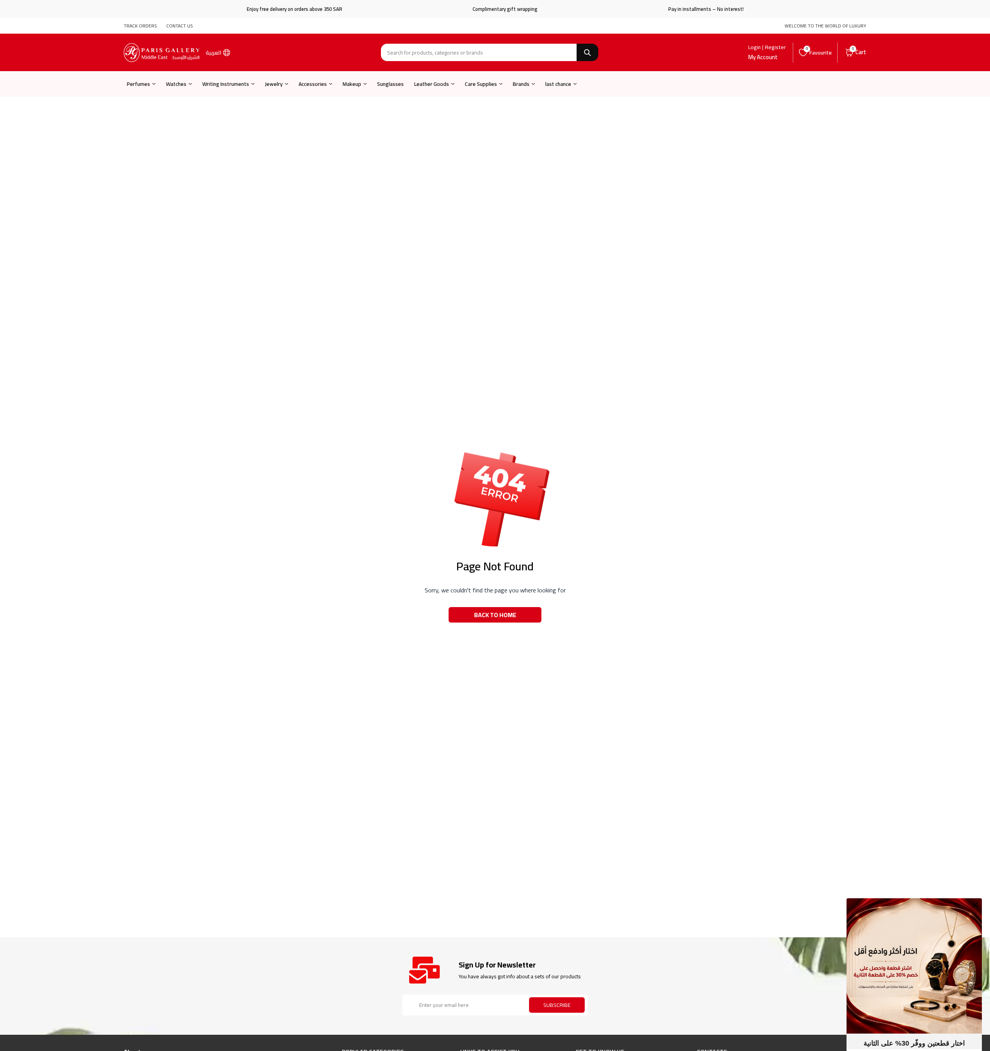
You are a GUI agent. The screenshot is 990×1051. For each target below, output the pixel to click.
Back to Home (495, 615)
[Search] (587, 52)
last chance (558, 84)
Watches (176, 84)
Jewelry (274, 84)
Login (754, 47)
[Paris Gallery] (162, 52)
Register (775, 47)
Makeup (352, 84)
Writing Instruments (225, 84)
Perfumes (138, 84)
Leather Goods (431, 84)
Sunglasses (390, 84)
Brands (521, 84)
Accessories (313, 84)
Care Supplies (481, 84)
